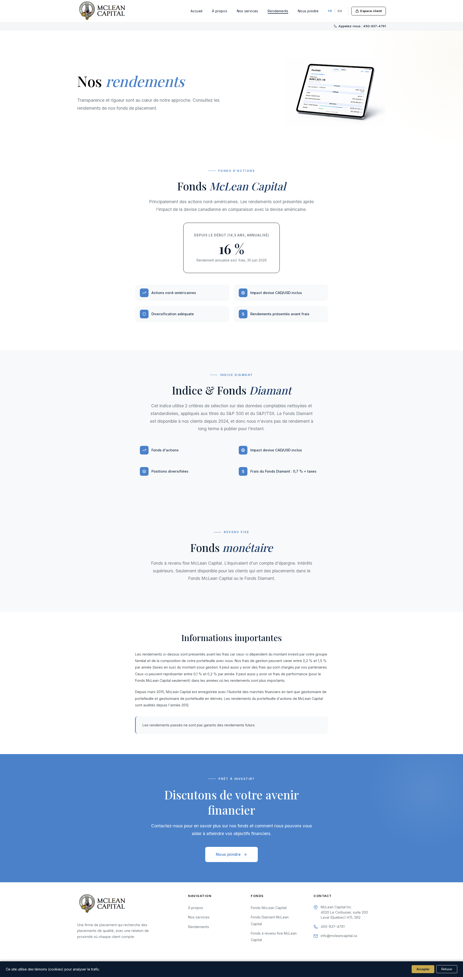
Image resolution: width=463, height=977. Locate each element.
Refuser (446, 969)
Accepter (422, 969)
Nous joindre (308, 11)
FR (330, 11)
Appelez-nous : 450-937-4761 (362, 26)
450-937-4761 (333, 926)
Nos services (247, 11)
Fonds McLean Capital (268, 908)
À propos (219, 11)
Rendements (278, 11)
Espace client (371, 11)
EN (340, 11)
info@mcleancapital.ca (339, 936)
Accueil (196, 11)
